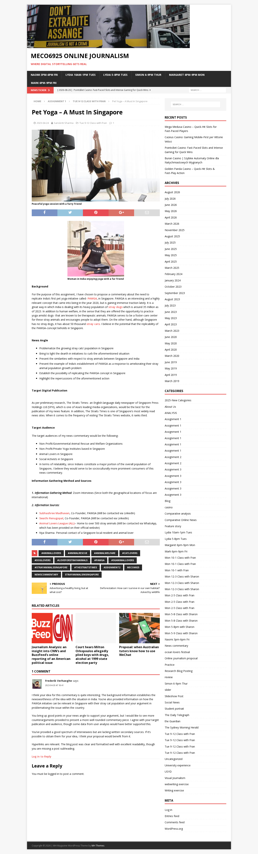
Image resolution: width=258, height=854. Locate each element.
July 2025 (170, 242)
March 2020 (172, 356)
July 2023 (170, 305)
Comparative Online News (181, 520)
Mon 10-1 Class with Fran (180, 557)
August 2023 (172, 299)
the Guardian (172, 721)
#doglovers (42, 560)
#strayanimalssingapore (51, 567)
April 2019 (171, 375)
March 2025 (172, 268)
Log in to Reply (41, 756)
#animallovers (51, 553)
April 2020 (171, 349)
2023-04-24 (43, 123)
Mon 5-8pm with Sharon (179, 627)
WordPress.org (174, 828)
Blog (167, 501)
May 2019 (171, 368)
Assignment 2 (173, 457)
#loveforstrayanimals (72, 560)
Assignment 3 (173, 469)
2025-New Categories (178, 400)
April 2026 (171, 217)
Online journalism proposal (181, 658)
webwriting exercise (177, 784)
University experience (178, 765)
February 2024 (173, 274)
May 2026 (171, 211)
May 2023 (171, 318)
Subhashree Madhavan (54, 513)
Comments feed (175, 822)
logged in (53, 774)
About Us (170, 406)
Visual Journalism (175, 778)
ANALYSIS (171, 413)
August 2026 (172, 192)
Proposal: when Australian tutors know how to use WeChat (139, 651)
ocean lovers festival (177, 652)
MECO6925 (133, 567)
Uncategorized (173, 759)
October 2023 (173, 286)
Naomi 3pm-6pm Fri (44, 75)
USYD (168, 771)
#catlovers (129, 553)
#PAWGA (99, 560)
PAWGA (92, 298)
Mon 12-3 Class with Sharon (182, 576)
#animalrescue (77, 553)
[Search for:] (207, 90)
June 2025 (171, 249)
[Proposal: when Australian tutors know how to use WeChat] (139, 628)
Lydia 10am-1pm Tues (81, 75)
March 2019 (172, 381)
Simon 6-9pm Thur (148, 75)
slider (168, 690)
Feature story (173, 526)
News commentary (176, 645)
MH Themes (98, 845)
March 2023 (172, 330)
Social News (172, 702)
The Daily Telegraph (177, 715)
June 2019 (171, 362)
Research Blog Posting (178, 671)
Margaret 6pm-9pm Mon (187, 75)
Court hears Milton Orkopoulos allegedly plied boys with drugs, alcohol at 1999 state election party (92, 655)
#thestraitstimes (85, 567)
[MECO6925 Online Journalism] (108, 46)
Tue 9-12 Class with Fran (93, 123)
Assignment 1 (57, 101)
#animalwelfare (104, 553)
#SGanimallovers (122, 560)
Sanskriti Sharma (63, 123)
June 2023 (171, 312)
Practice (170, 664)
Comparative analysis (178, 513)
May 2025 (171, 255)
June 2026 (171, 205)
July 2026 (170, 198)
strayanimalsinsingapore (82, 574)
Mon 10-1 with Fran (177, 570)
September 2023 (175, 293)
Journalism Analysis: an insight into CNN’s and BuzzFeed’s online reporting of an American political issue (51, 655)
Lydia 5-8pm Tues (115, 75)
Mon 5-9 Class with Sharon (181, 633)
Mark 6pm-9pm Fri (43, 83)
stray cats (93, 324)
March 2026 (172, 223)
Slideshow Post (174, 696)
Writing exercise (174, 790)
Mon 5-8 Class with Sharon (181, 614)
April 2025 (171, 261)
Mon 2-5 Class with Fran (179, 595)
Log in (168, 810)
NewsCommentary (46, 574)
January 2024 (173, 280)
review (169, 677)
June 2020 (171, 337)
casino (169, 507)
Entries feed (172, 816)
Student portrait (174, 708)
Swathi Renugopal (51, 518)
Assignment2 (112, 567)
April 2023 (171, 324)
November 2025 (175, 230)
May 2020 (171, 343)
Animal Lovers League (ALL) (57, 523)
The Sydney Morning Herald (182, 727)
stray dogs (115, 307)
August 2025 (172, 236)
